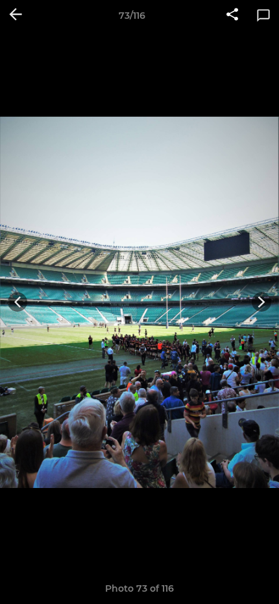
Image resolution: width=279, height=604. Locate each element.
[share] (232, 15)
